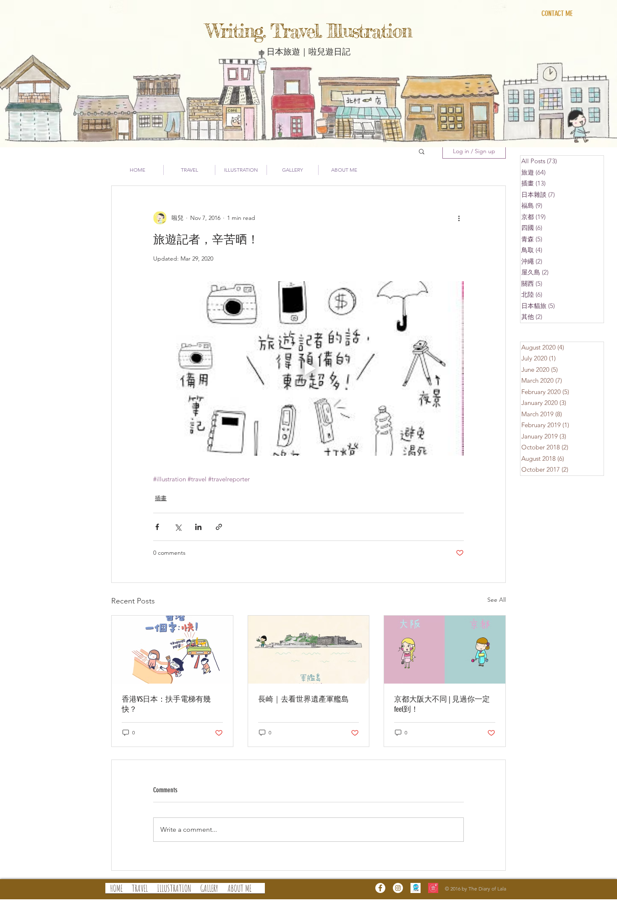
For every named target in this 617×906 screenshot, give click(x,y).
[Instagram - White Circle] (398, 888)
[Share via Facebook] (157, 527)
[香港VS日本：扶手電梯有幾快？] (172, 650)
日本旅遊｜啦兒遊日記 (308, 51)
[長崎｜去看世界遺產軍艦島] (308, 650)
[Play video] (308, 368)
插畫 (161, 498)
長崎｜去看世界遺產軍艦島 (303, 699)
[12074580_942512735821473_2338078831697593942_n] (415, 888)
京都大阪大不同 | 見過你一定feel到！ (442, 704)
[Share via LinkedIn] (198, 527)
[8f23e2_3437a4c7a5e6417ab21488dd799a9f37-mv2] (433, 888)
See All (496, 599)
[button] (422, 151)
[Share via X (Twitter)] (178, 527)
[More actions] (459, 218)
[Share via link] (219, 527)
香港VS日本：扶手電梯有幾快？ (166, 704)
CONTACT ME (557, 13)
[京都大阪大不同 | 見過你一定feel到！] (444, 650)
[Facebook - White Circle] (380, 888)
